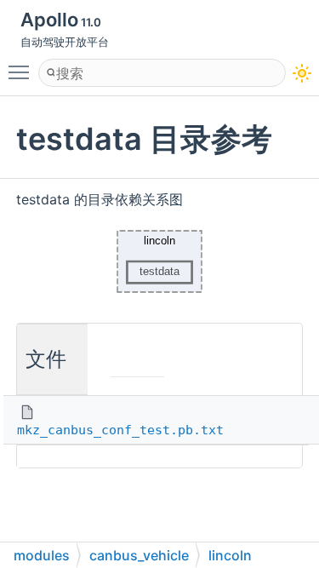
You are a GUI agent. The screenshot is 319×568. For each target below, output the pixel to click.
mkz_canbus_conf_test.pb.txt (120, 430)
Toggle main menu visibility (22, 71)
